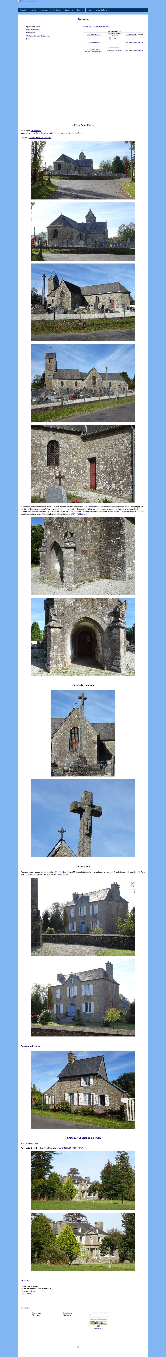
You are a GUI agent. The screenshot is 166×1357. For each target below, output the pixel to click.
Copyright (75, 1352)
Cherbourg (57, 10)
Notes (90, 10)
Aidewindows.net (103, 10)
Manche (33, 10)
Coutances (69, 10)
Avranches (44, 10)
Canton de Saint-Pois (101, 27)
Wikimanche (36, 131)
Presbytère (30, 33)
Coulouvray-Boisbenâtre (134, 42)
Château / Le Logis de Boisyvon (38, 36)
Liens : (26, 1308)
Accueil (23, 10)
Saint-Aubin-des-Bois (114, 34)
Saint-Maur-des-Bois (94, 35)
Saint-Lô (80, 10)
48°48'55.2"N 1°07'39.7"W (72, 1148)
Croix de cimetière (33, 30)
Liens (28, 39)
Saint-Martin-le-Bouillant (93, 51)
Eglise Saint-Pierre (33, 27)
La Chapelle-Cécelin (93, 49)
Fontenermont (131, 35)
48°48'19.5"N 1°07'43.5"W (40, 138)
